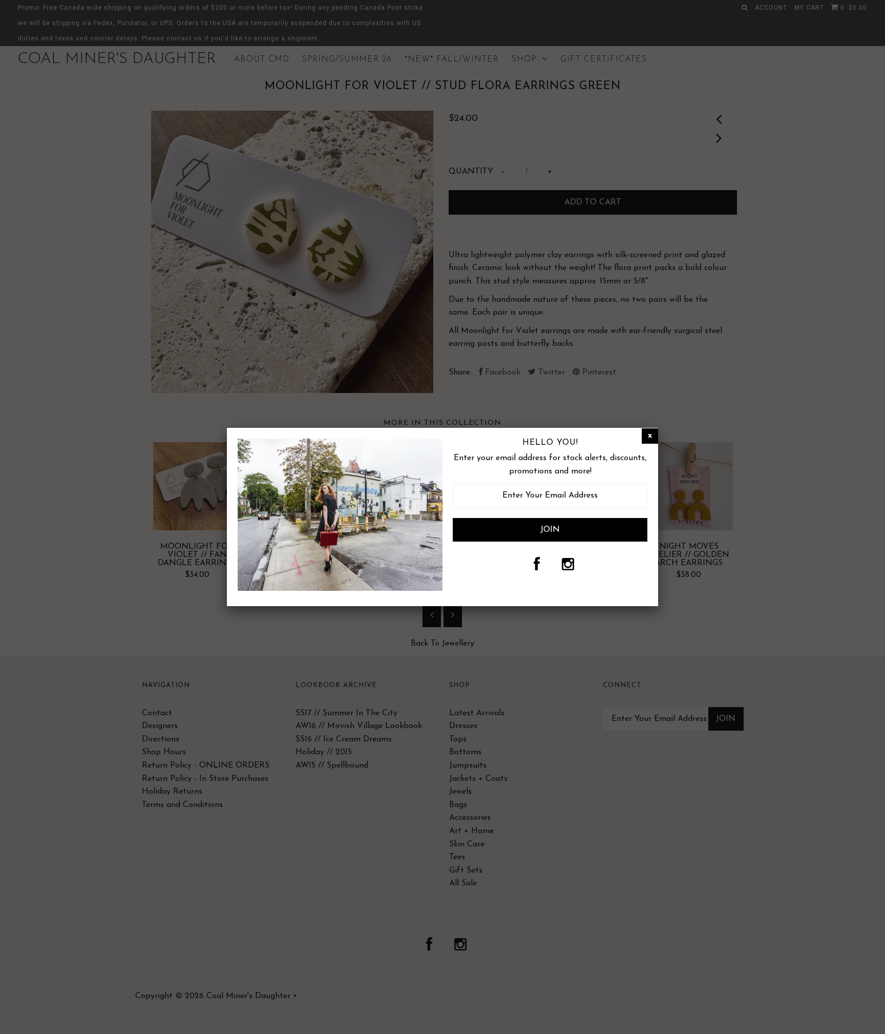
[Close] (650, 436)
